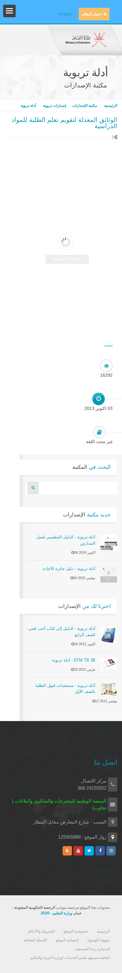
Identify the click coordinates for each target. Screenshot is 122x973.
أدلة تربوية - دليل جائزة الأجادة (69, 568)
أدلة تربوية (28, 105)
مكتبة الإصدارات (84, 105)
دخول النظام (91, 14)
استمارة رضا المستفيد (92, 949)
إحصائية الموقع (67, 940)
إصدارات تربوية (54, 105)
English (65, 14)
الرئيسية (110, 105)
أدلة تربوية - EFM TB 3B (73, 660)
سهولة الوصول (98, 940)
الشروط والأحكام (41, 931)
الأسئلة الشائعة (35, 940)
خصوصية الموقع (76, 931)
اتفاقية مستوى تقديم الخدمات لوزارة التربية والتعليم (70, 957)
